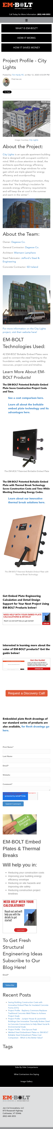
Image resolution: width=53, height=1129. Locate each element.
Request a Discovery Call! (26, 693)
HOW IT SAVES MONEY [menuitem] (26, 47)
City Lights (33, 140)
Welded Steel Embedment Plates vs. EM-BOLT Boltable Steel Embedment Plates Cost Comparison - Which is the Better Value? (28, 1035)
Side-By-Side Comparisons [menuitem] (26, 1067)
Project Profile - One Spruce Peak (22, 1029)
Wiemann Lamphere (25, 252)
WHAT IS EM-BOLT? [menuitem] (26, 28)
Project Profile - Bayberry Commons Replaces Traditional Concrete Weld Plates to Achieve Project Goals (27, 1013)
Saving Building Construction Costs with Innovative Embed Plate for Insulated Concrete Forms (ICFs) (28, 1005)
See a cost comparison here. (26, 398)
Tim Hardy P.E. (18, 75)
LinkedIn (24, 79)
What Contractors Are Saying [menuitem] (26, 1074)
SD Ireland (32, 266)
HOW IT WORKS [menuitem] (26, 37)
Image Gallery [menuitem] (26, 1081)
